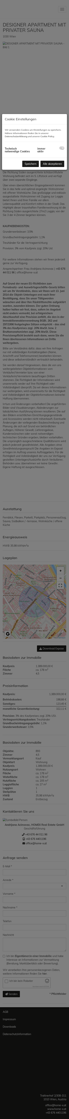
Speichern (30, 164)
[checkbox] (61, 148)
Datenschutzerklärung (16, 136)
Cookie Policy (47, 136)
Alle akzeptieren (52, 164)
